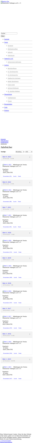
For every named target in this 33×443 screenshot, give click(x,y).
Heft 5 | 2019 (7, 258)
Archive (6, 65)
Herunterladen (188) (7, 201)
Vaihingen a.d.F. (8, 58)
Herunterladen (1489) (7, 277)
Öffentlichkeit (8, 94)
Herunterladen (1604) (7, 353)
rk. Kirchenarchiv (13, 75)
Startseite (6, 39)
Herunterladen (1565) (7, 328)
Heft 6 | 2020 (7, 233)
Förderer (6, 110)
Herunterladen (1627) (7, 378)
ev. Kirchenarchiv (13, 72)
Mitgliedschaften (13, 49)
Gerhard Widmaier (13, 88)
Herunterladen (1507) (7, 302)
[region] (16, 410)
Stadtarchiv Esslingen (14, 78)
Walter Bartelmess (13, 81)
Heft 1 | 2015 (7, 359)
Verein (6, 42)
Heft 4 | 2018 (7, 283)
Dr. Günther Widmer (14, 91)
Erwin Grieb (11, 85)
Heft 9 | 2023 (7, 157)
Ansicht (14, 176)
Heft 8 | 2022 (7, 182)
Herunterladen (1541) (7, 252)
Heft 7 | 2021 (7, 207)
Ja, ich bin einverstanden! (6, 440)
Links (5, 107)
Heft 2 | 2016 (7, 334)
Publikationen (12, 98)
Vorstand (10, 46)
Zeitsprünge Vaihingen (14, 62)
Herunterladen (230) (7, 176)
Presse (10, 101)
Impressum (11, 55)
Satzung (10, 52)
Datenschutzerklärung (6, 442)
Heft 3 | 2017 (7, 308)
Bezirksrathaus (12, 68)
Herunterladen (8, 104)
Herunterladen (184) (7, 227)
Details (19, 176)
